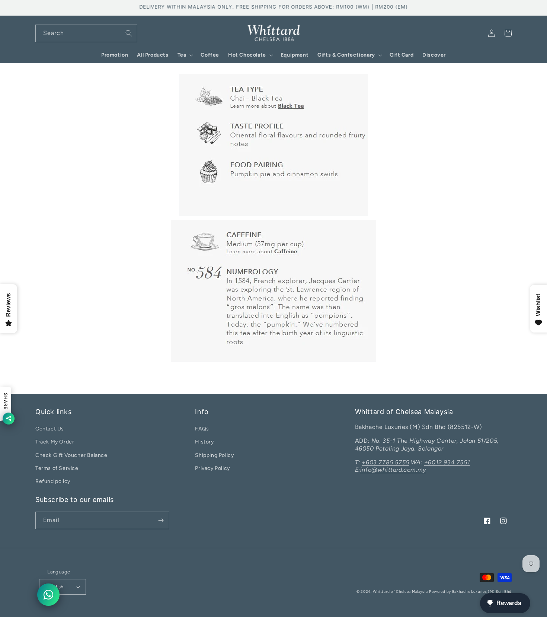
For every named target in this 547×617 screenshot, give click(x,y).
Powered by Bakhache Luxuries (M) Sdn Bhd (470, 591)
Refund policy (52, 481)
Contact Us (49, 429)
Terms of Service (57, 468)
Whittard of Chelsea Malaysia (400, 591)
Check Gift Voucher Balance (71, 455)
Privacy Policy (212, 468)
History (204, 442)
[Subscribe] (161, 520)
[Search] (129, 33)
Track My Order (54, 442)
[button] (184, 55)
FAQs (202, 429)
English (55, 586)
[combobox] (86, 33)
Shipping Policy (214, 455)
